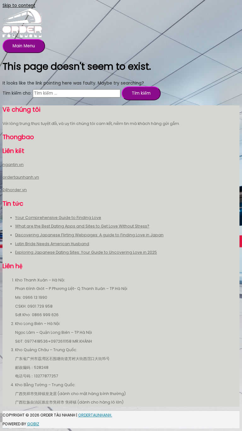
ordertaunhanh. (95, 415)
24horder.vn (15, 189)
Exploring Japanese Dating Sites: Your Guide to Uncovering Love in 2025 (86, 252)
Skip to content (19, 6)
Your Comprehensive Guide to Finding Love (58, 217)
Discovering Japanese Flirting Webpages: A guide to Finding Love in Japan (89, 235)
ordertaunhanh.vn (21, 177)
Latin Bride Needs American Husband (52, 243)
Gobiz (33, 424)
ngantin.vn (13, 164)
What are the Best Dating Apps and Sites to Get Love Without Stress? (82, 226)
